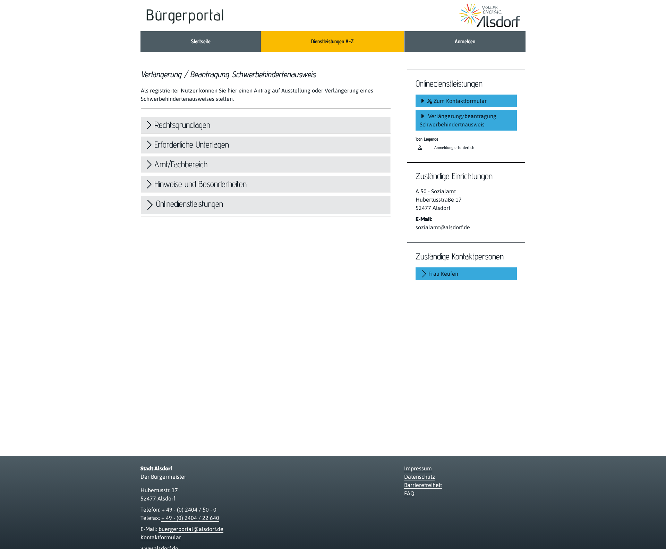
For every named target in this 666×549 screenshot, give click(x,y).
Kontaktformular (160, 537)
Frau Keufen (443, 274)
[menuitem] (200, 41)
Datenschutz (419, 476)
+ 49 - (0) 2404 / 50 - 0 (189, 509)
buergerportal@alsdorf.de (191, 529)
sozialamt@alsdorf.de (443, 227)
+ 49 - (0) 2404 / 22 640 (190, 518)
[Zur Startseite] (185, 15)
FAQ (409, 493)
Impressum (418, 468)
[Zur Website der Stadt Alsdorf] (489, 15)
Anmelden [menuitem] (465, 41)
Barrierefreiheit (423, 485)
